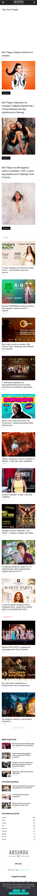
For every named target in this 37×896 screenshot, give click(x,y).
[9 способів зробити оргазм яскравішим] (6, 797)
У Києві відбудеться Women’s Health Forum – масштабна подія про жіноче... (18, 270)
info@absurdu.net (24, 870)
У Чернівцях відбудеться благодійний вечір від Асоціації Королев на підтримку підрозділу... (17, 384)
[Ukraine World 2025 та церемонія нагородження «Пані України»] (18, 633)
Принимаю (16, 890)
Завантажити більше (17, 728)
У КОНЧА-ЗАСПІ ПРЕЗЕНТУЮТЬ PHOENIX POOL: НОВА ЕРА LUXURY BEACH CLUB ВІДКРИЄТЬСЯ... (17, 607)
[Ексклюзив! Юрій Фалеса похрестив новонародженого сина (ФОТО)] (6, 788)
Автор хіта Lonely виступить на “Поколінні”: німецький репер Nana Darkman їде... (17, 423)
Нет (23, 890)
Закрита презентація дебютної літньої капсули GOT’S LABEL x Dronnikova (21, 755)
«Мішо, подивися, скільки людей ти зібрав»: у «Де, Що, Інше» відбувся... (18, 460)
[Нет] (35, 889)
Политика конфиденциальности (18, 893)
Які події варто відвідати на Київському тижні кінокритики (16, 684)
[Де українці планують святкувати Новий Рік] (18, 704)
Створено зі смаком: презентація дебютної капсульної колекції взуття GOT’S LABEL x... (22, 764)
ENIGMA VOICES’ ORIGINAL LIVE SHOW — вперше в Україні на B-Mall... (18, 532)
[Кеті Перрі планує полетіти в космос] (18, 75)
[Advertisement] (18, 31)
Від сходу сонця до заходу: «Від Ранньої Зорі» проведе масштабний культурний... (18, 346)
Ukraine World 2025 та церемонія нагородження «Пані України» (16, 648)
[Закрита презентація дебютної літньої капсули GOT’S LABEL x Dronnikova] (6, 756)
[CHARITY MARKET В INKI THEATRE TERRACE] (18, 480)
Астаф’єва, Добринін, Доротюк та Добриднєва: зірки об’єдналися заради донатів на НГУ (16, 569)
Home (3, 7)
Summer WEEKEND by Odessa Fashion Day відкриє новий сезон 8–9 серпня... (18, 308)
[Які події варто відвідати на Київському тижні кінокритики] (18, 669)
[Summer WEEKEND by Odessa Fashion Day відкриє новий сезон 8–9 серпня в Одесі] (18, 291)
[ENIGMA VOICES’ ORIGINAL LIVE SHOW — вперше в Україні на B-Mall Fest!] (18, 516)
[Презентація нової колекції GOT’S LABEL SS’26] (6, 774)
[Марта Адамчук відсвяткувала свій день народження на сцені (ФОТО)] (6, 746)
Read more (6, 93)
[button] (34, 2)
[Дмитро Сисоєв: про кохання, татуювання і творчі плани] (6, 805)
